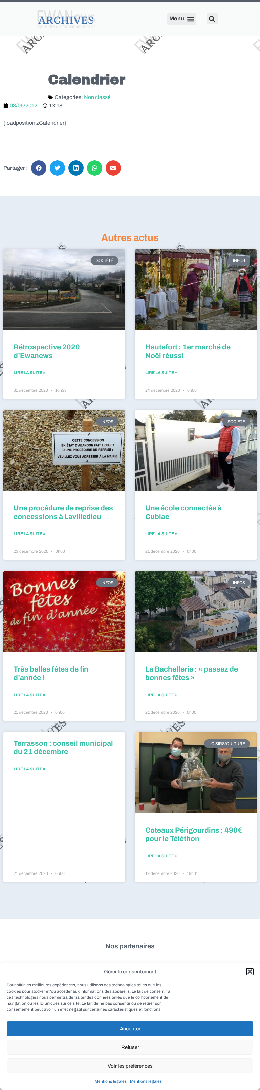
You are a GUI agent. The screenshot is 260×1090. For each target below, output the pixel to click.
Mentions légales (111, 1081)
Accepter (130, 1028)
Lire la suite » (29, 372)
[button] (249, 971)
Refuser (130, 1047)
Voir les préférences (130, 1066)
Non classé (97, 97)
